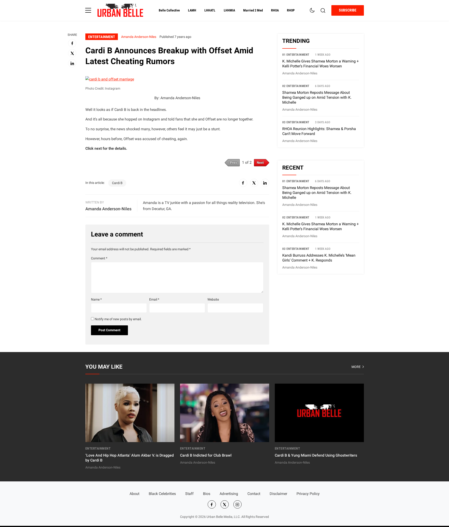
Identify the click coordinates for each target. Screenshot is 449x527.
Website (213, 300)
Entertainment (101, 36)
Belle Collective (169, 10)
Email (154, 300)
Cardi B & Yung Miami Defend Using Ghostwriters (316, 455)
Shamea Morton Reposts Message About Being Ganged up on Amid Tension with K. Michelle (316, 97)
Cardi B (117, 183)
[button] (88, 10)
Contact (253, 493)
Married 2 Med (253, 10)
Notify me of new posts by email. (118, 319)
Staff (189, 493)
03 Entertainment (295, 122)
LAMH (192, 10)
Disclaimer (278, 493)
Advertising (229, 493)
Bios (206, 493)
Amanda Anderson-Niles (138, 37)
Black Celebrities (162, 493)
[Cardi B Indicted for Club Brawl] (224, 424)
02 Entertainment (295, 86)
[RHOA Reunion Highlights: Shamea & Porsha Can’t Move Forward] (320, 132)
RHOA (275, 10)
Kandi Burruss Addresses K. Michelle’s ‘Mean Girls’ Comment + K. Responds (318, 257)
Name (96, 300)
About (134, 493)
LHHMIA (229, 10)
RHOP (291, 10)
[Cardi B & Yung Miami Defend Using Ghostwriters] (319, 424)
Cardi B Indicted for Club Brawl (206, 455)
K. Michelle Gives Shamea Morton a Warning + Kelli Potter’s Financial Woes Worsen (320, 226)
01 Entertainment (295, 54)
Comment (99, 258)
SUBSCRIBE (347, 10)
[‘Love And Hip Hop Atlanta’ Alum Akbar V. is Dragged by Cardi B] (129, 427)
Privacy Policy (308, 493)
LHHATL (209, 10)
